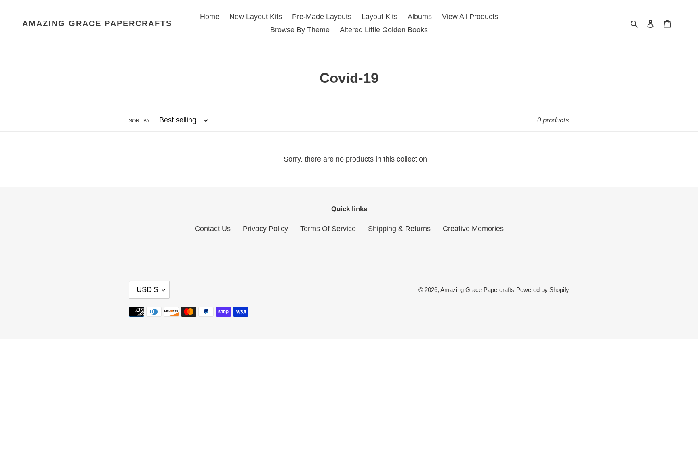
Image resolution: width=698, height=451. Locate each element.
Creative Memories (473, 228)
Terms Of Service (328, 228)
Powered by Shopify (542, 289)
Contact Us (213, 228)
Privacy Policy (265, 228)
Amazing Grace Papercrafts (97, 23)
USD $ (147, 289)
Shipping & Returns (399, 228)
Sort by (139, 121)
